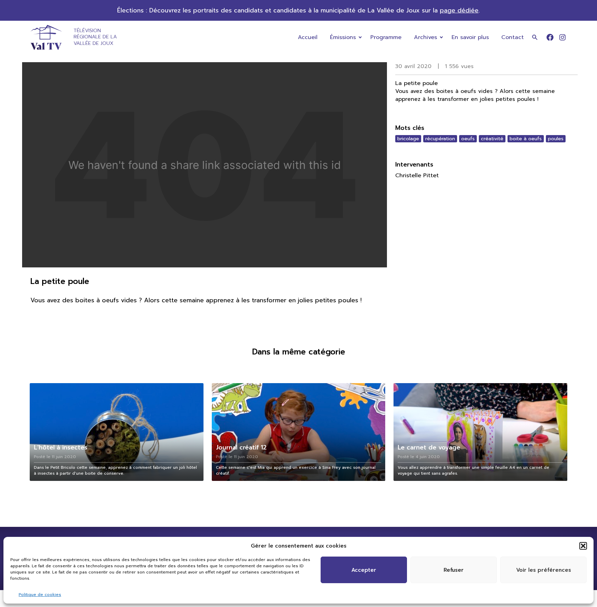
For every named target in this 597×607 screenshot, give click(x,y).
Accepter (363, 570)
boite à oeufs (526, 138)
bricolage (408, 138)
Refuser (454, 570)
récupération (440, 138)
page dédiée (459, 10)
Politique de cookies (40, 594)
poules (555, 138)
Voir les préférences (543, 570)
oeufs (468, 138)
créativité (492, 138)
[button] (583, 545)
